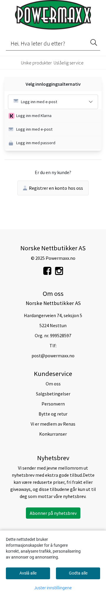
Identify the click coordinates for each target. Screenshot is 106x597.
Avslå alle (28, 573)
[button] (55, 116)
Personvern (53, 404)
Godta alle (78, 573)
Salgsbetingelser (53, 394)
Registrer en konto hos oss (56, 188)
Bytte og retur (53, 414)
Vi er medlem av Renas (53, 424)
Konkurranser (53, 434)
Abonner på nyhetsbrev (53, 513)
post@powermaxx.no (53, 355)
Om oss (53, 384)
